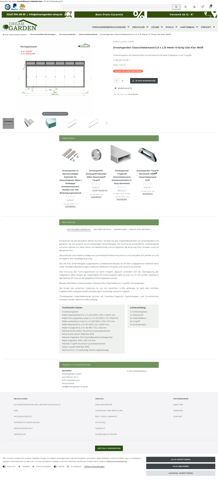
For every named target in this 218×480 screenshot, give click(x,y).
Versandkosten (133, 94)
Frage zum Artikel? (140, 229)
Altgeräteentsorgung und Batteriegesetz (37, 405)
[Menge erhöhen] (123, 80)
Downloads (120, 229)
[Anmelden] (186, 7)
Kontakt (177, 417)
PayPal (61, 466)
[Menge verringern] (127, 80)
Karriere (178, 411)
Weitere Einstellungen (94, 466)
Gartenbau (187, 27)
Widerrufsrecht (23, 417)
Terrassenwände (67, 34)
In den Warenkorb (145, 81)
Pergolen (138, 27)
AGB (16, 411)
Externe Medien (43, 466)
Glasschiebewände (87, 34)
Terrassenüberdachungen (109, 27)
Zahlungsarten (103, 405)
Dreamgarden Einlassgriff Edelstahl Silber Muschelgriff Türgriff (96, 175)
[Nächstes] (91, 78)
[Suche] (176, 7)
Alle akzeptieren (180, 459)
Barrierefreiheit (23, 428)
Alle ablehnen (181, 466)
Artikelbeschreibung (79, 229)
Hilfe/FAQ (100, 422)
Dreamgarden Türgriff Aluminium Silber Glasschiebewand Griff (148, 175)
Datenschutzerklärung (27, 422)
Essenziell (11, 466)
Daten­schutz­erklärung (116, 461)
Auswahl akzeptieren (181, 473)
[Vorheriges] (19, 78)
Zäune (155, 27)
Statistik (26, 466)
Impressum (20, 434)
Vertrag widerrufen (109, 448)
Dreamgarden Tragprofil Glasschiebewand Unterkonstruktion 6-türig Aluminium (122, 177)
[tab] (79, 229)
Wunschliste (125, 88)
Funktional (76, 466)
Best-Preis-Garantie (106, 417)
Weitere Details (102, 229)
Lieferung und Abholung (109, 411)
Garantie (100, 428)
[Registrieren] (194, 7)
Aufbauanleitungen (106, 434)
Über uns (178, 405)
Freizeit (206, 27)
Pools (170, 27)
